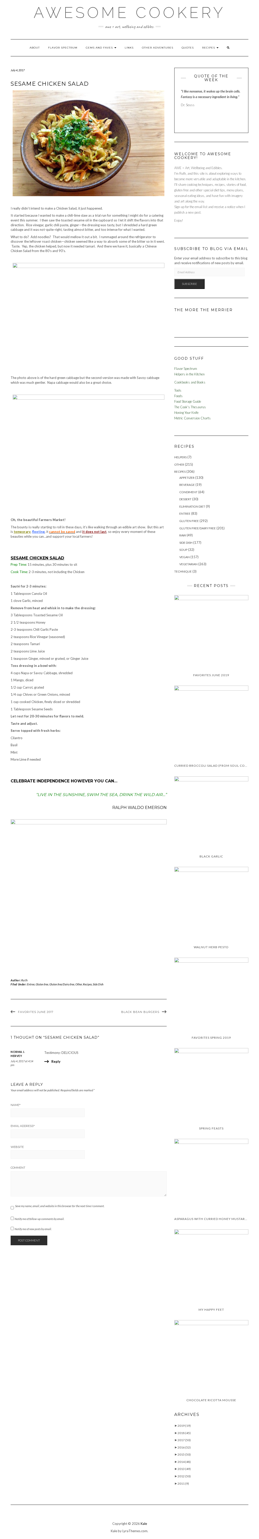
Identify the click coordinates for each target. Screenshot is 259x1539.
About (35, 47)
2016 (184, 1447)
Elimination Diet (192, 506)
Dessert (185, 499)
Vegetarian (188, 564)
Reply (55, 1061)
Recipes (209, 47)
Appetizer (187, 478)
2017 (184, 1440)
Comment (18, 1167)
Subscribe (189, 283)
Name (15, 1105)
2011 (183, 1483)
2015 (184, 1454)
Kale (144, 1524)
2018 (184, 1433)
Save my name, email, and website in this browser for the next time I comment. (59, 1206)
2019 (184, 1426)
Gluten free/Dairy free (61, 984)
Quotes (188, 47)
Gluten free (42, 984)
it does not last (94, 532)
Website (17, 1147)
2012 (184, 1476)
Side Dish (98, 984)
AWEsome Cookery (129, 12)
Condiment (188, 492)
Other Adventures (157, 47)
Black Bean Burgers (140, 1012)
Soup (183, 550)
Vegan (184, 557)
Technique (183, 571)
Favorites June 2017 (35, 1012)
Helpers (180, 457)
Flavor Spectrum (62, 47)
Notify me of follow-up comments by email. (39, 1218)
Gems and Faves (100, 47)
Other (78, 984)
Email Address (23, 1126)
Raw (182, 535)
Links (129, 47)
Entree (31, 984)
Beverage (187, 485)
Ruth (24, 980)
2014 (184, 1462)
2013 (184, 1469)
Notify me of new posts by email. (33, 1229)
